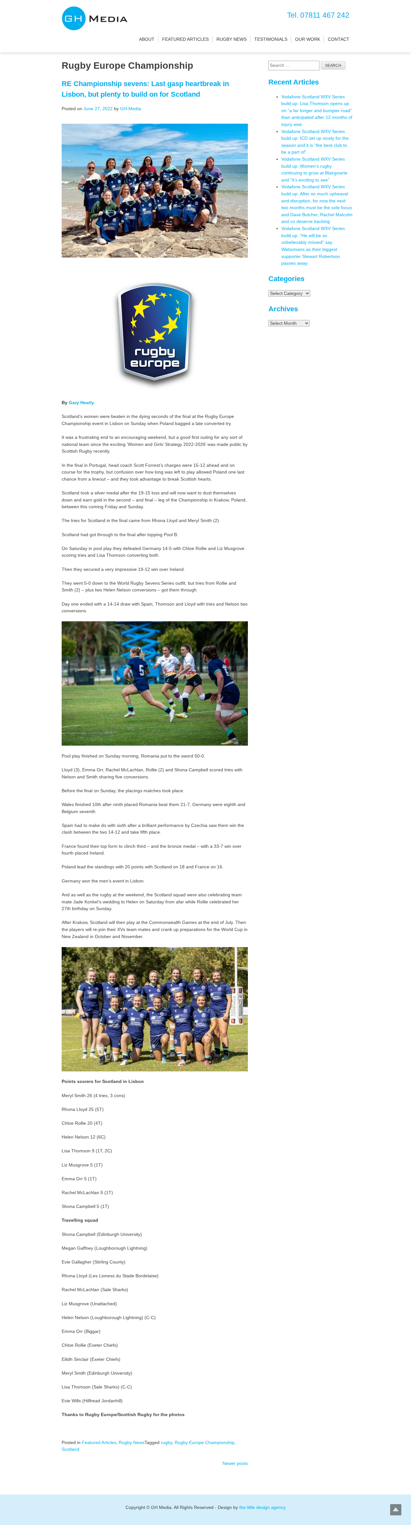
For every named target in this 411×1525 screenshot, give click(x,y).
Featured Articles (185, 39)
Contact (338, 39)
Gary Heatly (81, 402)
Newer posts (235, 1463)
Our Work (307, 39)
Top (395, 1509)
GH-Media (130, 108)
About (146, 39)
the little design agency (262, 1507)
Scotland (70, 1449)
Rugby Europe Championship (204, 1442)
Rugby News (231, 39)
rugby (166, 1442)
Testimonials (270, 39)
